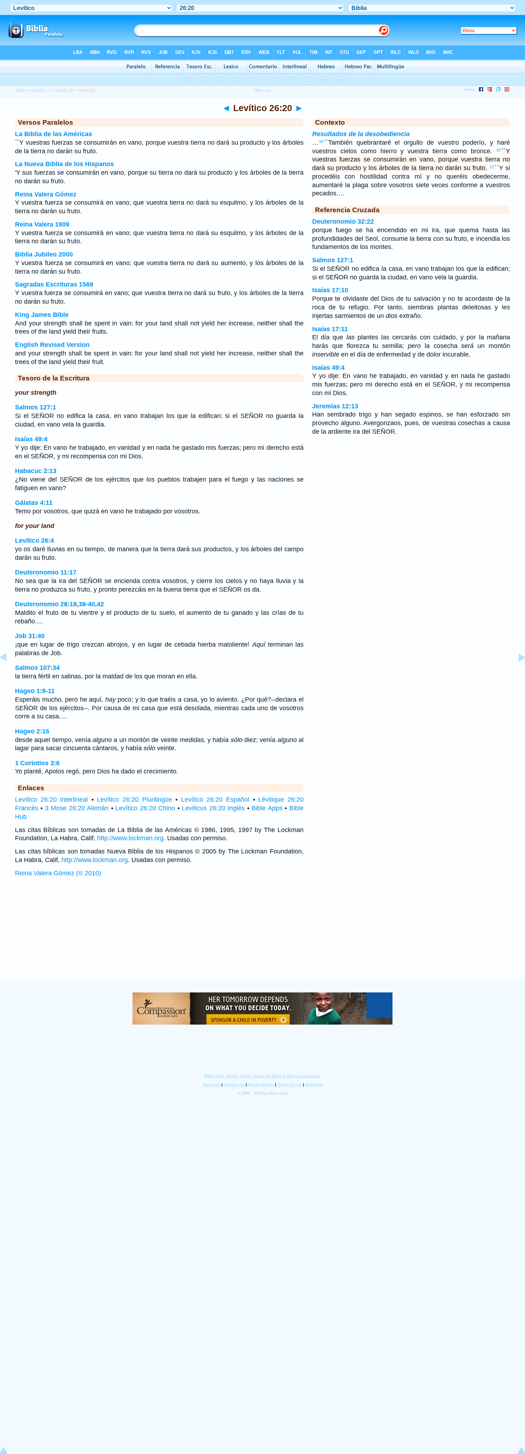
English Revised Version (52, 344)
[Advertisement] (262, 935)
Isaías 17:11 (330, 329)
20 (498, 150)
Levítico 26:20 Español (215, 799)
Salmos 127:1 (35, 407)
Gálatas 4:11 (33, 502)
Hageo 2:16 (32, 731)
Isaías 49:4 (31, 439)
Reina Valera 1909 (42, 224)
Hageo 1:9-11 (35, 690)
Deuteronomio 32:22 (343, 221)
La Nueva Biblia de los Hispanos (64, 164)
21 (492, 167)
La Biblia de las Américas (53, 134)
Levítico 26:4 (34, 540)
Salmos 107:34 (37, 667)
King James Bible (42, 314)
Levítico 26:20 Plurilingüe (134, 799)
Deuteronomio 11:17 (45, 572)
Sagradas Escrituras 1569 (54, 284)
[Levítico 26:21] (516, 673)
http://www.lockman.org (130, 838)
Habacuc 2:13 (35, 470)
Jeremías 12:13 (335, 406)
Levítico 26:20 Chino (145, 808)
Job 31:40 (30, 635)
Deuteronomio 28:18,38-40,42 (59, 604)
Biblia (21, 90)
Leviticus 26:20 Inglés (213, 808)
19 (321, 141)
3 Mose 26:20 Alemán (77, 808)
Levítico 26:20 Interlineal (51, 799)
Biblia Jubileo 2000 (44, 254)
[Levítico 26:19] (9, 673)
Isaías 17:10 (330, 290)
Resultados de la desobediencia (361, 134)
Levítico (38, 90)
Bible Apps (266, 808)
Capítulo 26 (62, 90)
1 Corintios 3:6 (37, 763)
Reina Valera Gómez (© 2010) (58, 873)
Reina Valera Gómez (45, 194)
